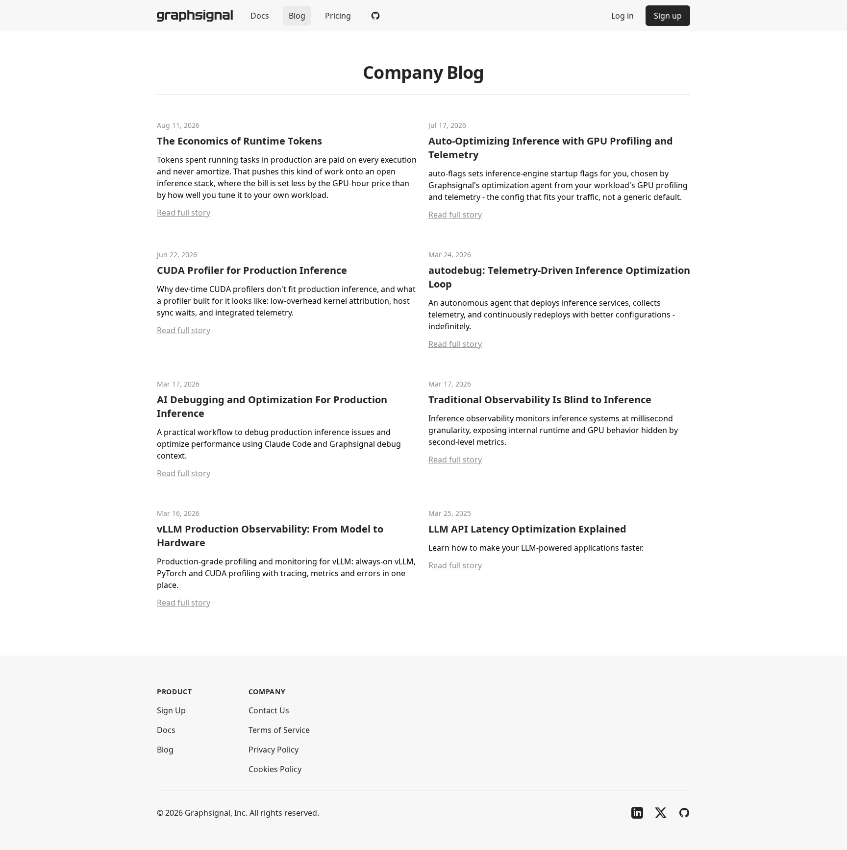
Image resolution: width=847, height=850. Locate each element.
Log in (622, 15)
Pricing (338, 15)
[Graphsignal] (195, 16)
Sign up (668, 15)
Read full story (183, 212)
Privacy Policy (274, 749)
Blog (297, 15)
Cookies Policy (275, 769)
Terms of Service (279, 730)
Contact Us (269, 710)
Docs (259, 15)
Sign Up (171, 710)
